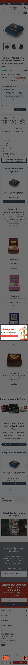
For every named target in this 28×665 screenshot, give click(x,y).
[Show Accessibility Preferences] (25, 658)
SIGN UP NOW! (9, 336)
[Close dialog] (26, 325)
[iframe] (5, 658)
